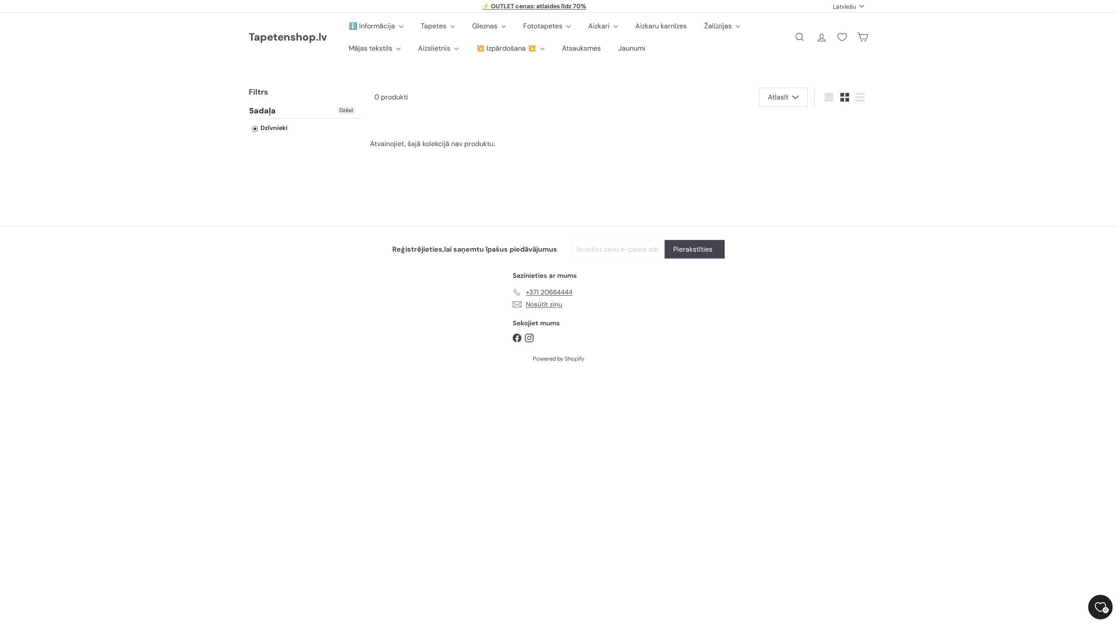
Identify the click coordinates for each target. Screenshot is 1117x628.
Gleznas (485, 26)
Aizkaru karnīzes (661, 26)
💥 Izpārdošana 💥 (507, 48)
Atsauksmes (581, 48)
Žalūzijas (718, 26)
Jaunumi (631, 48)
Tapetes (434, 26)
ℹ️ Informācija (373, 26)
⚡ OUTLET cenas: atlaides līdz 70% (534, 6)
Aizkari (599, 26)
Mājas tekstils (371, 48)
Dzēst (346, 110)
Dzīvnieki (273, 128)
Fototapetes (543, 26)
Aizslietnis (435, 48)
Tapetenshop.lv (288, 37)
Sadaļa (262, 111)
